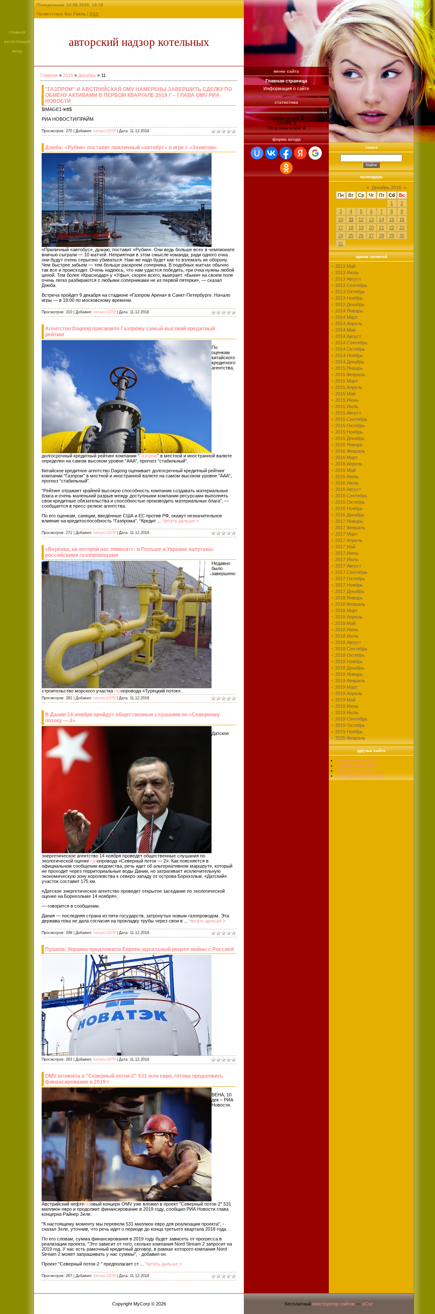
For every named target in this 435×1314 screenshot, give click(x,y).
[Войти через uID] (257, 153)
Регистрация (17, 41)
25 (350, 235)
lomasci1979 (104, 131)
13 (371, 219)
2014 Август (348, 336)
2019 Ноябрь (349, 731)
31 (340, 243)
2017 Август (348, 565)
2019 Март (346, 687)
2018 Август (348, 642)
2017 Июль (347, 559)
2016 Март (346, 457)
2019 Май (345, 699)
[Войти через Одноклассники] (286, 168)
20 (371, 227)
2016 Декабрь (349, 514)
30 (401, 235)
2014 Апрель (348, 323)
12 (361, 219)
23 (401, 227)
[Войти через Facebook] (286, 153)
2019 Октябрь (350, 725)
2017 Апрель (348, 540)
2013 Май (345, 266)
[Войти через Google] (315, 153)
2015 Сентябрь (351, 419)
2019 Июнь (347, 706)
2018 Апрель (348, 616)
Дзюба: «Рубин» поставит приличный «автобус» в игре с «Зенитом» (131, 147)
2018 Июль (347, 636)
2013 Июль (347, 272)
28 (381, 235)
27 (371, 235)
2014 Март (346, 317)
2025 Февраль (350, 738)
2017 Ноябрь (349, 584)
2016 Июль (347, 482)
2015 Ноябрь (349, 431)
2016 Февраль (350, 451)
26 (361, 235)
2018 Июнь (347, 629)
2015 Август (348, 412)
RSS (94, 13)
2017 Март (346, 533)
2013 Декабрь (349, 304)
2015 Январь (349, 368)
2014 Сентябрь (351, 342)
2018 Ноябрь (349, 661)
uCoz (367, 1303)
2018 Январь (349, 597)
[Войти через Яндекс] (300, 153)
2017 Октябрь (350, 578)
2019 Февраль (350, 680)
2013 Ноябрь (349, 298)
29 (391, 235)
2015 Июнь (347, 400)
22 (391, 227)
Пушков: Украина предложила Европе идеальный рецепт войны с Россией (139, 949)
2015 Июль (347, 406)
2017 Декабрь (349, 591)
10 (340, 219)
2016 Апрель (348, 463)
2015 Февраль (350, 374)
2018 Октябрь (350, 655)
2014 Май (345, 329)
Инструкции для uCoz (360, 775)
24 (340, 235)
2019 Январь (349, 674)
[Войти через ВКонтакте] (271, 153)
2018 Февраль (350, 604)
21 (381, 227)
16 (401, 219)
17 (340, 227)
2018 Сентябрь (351, 648)
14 (381, 219)
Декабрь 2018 (386, 187)
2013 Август (348, 278)
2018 (68, 75)
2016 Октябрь (350, 502)
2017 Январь (349, 521)
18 (350, 227)
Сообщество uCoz (357, 765)
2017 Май (345, 546)
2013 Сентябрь (351, 285)
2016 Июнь (347, 476)
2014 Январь (349, 310)
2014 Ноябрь (349, 355)
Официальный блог (358, 760)
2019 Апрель (348, 693)
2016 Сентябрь (351, 495)
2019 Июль (347, 712)
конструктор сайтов (333, 1303)
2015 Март (346, 380)
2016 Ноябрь (349, 508)
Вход (17, 50)
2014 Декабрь (349, 361)
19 (361, 227)
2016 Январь (349, 444)
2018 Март (346, 610)
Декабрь (87, 75)
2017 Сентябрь (351, 572)
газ (117, 690)
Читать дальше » (180, 520)
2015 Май (345, 393)
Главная (17, 32)
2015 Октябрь (350, 425)
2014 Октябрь (350, 349)
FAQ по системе (355, 770)
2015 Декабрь (349, 438)
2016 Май (345, 470)
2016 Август (348, 489)
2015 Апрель (348, 387)
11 (351, 219)
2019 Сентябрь (351, 718)
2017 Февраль (350, 527)
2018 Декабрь (349, 667)
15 (391, 219)
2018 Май (345, 623)
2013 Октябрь (350, 291)
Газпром (148, 455)
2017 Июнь (347, 553)
